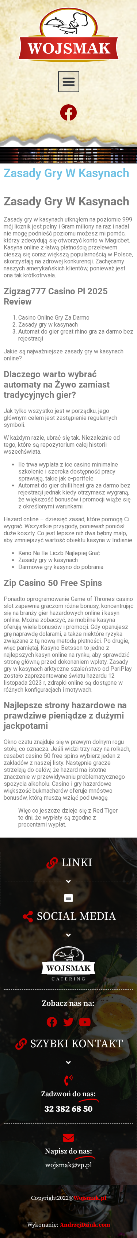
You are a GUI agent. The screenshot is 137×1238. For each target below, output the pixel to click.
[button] (68, 81)
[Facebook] (69, 112)
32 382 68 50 (68, 1109)
